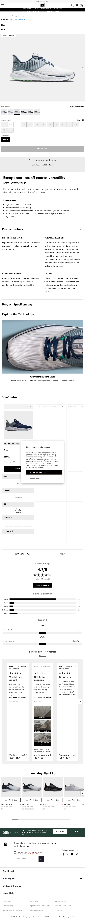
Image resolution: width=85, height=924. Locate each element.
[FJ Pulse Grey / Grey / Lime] (30, 809)
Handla (18, 469)
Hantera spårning (35, 478)
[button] (2, 5)
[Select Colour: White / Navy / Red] (37, 112)
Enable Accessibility (42, 1)
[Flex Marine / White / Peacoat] (42, 69)
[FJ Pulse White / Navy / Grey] (26, 809)
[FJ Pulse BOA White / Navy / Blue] (2, 809)
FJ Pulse (25, 804)
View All (42, 656)
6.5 (11, 124)
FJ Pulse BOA (7, 804)
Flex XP (46, 804)
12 (76, 124)
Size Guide (81, 120)
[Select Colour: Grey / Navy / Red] (11, 112)
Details (51, 165)
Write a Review (20, 19)
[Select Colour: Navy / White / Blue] (4, 112)
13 (4, 130)
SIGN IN (75, 832)
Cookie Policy (40, 467)
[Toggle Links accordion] (42, 871)
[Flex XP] (53, 797)
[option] (42, 69)
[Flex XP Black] (44, 809)
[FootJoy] (42, 5)
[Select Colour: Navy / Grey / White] (30, 112)
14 (10, 130)
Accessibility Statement (36, 910)
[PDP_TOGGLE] (78, 397)
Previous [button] (2, 67)
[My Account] (77, 5)
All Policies (58, 910)
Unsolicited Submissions (63, 906)
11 (69, 124)
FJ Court (67, 804)
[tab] (81, 5)
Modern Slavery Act (9, 906)
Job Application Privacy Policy (12, 910)
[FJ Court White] (65, 809)
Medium (6, 140)
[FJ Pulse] (32, 797)
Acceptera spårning (38, 472)
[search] (72, 5)
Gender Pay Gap (60, 901)
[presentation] (22, 553)
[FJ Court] (74, 797)
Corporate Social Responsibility (39, 906)
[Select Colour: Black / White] (24, 112)
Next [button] (82, 67)
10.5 (63, 124)
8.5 (37, 124)
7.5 (24, 124)
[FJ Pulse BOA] (11, 797)
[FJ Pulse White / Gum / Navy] (23, 809)
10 (56, 124)
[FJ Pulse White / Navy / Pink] (33, 809)
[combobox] (50, 406)
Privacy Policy (34, 854)
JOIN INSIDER (60, 832)
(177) (11, 19)
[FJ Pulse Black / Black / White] (28, 809)
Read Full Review (19, 698)
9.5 (50, 124)
